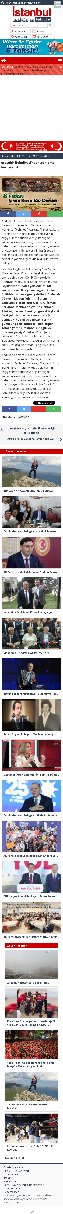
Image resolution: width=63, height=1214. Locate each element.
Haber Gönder (11, 1174)
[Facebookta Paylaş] (8, 213)
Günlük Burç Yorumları (16, 1170)
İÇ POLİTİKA (25, 156)
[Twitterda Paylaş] (23, 213)
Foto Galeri (42, 36)
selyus (32, 1211)
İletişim (40, 31)
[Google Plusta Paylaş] (39, 213)
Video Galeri (20, 36)
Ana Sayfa (19, 31)
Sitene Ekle (10, 1181)
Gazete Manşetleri (14, 1167)
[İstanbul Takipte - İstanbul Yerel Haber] (32, 13)
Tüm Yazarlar (11, 1191)
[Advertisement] (31, 108)
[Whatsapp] (55, 213)
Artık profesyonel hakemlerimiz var (30, 439)
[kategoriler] (59, 60)
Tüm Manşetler (12, 1188)
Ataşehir (24, 416)
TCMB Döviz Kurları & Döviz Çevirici (24, 1184)
